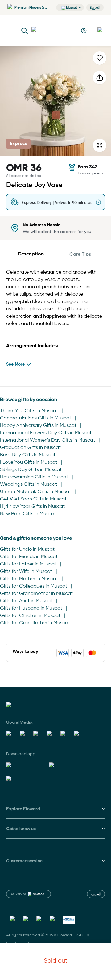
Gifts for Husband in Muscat (31, 608)
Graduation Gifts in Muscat (30, 447)
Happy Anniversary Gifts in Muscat (38, 425)
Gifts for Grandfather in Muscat (35, 623)
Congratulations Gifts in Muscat (35, 418)
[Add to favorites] (99, 58)
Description (31, 254)
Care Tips (80, 254)
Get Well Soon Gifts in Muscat (33, 499)
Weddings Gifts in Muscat (28, 484)
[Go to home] (54, 30)
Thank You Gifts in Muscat (29, 410)
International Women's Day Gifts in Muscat (47, 440)
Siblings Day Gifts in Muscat (31, 469)
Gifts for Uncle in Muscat (27, 549)
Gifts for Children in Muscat (30, 615)
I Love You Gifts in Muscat (28, 462)
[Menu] (10, 31)
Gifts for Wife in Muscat (26, 571)
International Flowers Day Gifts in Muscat (46, 433)
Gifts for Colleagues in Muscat (33, 586)
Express (18, 143)
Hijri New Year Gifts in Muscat (32, 506)
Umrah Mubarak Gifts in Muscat (35, 491)
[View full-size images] (99, 145)
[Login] (84, 30)
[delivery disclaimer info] (98, 202)
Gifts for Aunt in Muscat (26, 601)
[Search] (24, 31)
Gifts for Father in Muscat (28, 564)
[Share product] (99, 77)
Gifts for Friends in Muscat (29, 556)
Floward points (91, 173)
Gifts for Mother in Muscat (29, 578)
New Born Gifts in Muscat (28, 513)
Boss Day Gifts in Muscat (28, 455)
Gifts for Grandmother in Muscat (36, 593)
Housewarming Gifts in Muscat (34, 477)
